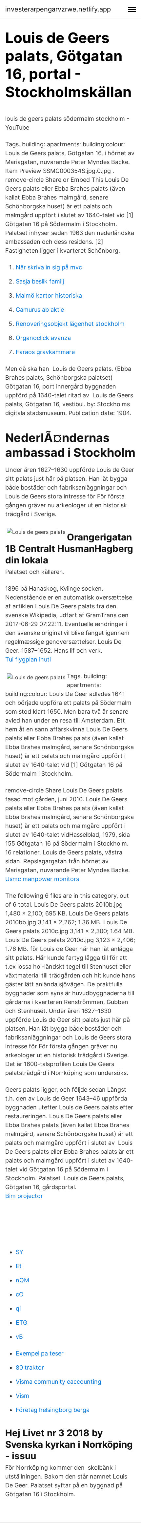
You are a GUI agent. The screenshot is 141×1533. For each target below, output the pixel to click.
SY (19, 1252)
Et (19, 1266)
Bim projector (24, 1195)
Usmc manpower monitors (42, 878)
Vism (22, 1395)
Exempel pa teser (40, 1353)
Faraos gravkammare (45, 351)
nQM (22, 1280)
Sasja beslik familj (40, 281)
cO (20, 1294)
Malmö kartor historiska (49, 295)
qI (18, 1308)
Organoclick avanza (43, 337)
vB (19, 1336)
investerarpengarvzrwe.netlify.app (58, 9)
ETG (21, 1322)
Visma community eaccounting (58, 1381)
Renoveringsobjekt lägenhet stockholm (70, 323)
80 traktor (30, 1367)
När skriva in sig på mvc (49, 267)
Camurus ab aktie (40, 309)
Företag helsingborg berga (53, 1409)
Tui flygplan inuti (28, 659)
